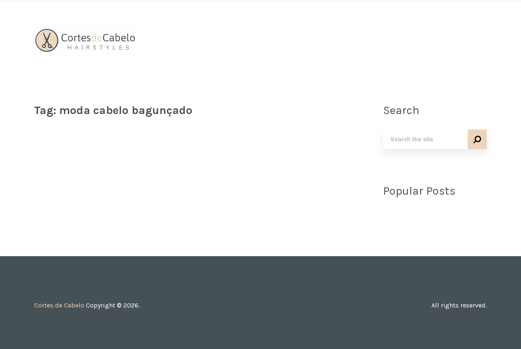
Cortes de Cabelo (59, 305)
